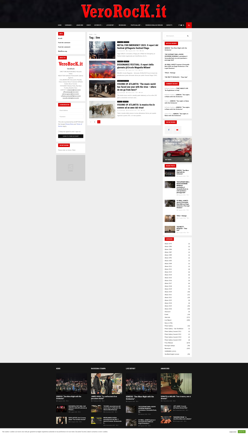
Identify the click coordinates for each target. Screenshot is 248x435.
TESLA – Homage (170, 73)
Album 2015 (168, 278)
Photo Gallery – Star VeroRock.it (174, 328)
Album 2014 (168, 275)
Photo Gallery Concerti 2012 (173, 334)
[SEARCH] (188, 36)
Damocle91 (122, 51)
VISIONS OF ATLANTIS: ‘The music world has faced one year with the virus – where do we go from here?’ (136, 87)
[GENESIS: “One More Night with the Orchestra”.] (170, 173)
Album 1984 (168, 249)
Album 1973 (168, 244)
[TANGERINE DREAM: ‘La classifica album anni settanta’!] (166, 419)
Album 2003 (168, 260)
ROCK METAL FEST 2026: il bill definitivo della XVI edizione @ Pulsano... (78, 407)
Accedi (60, 38)
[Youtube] (181, 25)
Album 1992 (168, 258)
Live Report (110, 25)
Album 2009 (168, 263)
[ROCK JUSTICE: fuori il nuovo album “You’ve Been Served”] (61, 420)
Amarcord (79, 25)
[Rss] (184, 25)
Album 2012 (168, 269)
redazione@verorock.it (74, 90)
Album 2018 (168, 286)
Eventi (89, 25)
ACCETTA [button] (241, 431)
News (166, 323)
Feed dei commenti (64, 47)
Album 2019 (168, 289)
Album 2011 (168, 266)
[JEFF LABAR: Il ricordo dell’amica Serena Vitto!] (166, 408)
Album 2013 (168, 272)
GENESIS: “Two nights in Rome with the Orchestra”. (177, 95)
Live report (130, 368)
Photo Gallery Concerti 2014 (173, 337)
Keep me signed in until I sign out (70, 131)
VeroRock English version (154, 25)
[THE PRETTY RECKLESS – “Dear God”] (170, 229)
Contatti (169, 25)
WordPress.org (62, 51)
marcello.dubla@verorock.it (71, 98)
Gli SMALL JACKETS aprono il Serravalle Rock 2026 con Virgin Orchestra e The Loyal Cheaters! (177, 66)
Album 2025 (168, 306)
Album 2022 (168, 297)
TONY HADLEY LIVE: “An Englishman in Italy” (176, 89)
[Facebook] (179, 25)
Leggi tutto (232, 432)
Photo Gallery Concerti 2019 (173, 340)
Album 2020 (168, 292)
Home (59, 25)
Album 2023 (168, 300)
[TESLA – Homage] (170, 218)
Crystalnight (122, 92)
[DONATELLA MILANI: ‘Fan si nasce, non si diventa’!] (176, 383)
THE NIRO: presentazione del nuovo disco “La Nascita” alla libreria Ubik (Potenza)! (112, 407)
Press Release (169, 343)
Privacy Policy (69, 124)
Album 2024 (168, 303)
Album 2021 (168, 295)
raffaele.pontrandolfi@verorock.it (71, 96)
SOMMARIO (68, 25)
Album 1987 (168, 252)
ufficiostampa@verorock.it (70, 92)
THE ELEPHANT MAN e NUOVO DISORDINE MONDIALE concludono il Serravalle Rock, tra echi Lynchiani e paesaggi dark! (176, 57)
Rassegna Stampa (98, 368)
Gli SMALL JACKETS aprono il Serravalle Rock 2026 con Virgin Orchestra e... (146, 421)
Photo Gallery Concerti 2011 (173, 331)
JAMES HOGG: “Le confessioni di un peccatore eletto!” (104, 397)
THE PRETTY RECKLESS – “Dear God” (176, 77)
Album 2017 (168, 283)
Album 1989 (168, 255)
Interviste (97, 25)
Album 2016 (168, 280)
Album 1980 (168, 246)
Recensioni (122, 25)
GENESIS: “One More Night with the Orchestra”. (183, 172)
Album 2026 (168, 309)
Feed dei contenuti (64, 42)
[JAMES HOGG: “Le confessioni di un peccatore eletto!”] (106, 383)
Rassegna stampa (170, 345)
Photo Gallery (135, 25)
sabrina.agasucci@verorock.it (70, 94)
